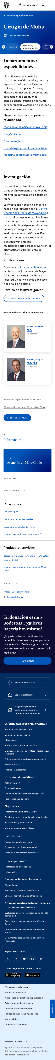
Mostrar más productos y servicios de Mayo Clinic (25, 569)
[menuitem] (10, 47)
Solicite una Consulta (19, 35)
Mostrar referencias (13, 490)
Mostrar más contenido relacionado (21, 533)
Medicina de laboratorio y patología (25, 154)
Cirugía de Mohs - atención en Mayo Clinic (24, 407)
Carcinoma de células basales (18, 519)
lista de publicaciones (33, 267)
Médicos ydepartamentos (30, 46)
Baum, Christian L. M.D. (36, 328)
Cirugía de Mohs (24, 26)
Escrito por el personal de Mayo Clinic (22, 399)
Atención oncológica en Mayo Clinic (25, 127)
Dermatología (12, 141)
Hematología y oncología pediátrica (25, 148)
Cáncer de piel (11, 511)
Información (11, 46)
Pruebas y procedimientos (20, 15)
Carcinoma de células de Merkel (19, 526)
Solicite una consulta (17, 417)
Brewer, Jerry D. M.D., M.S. (35, 361)
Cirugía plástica (13, 134)
